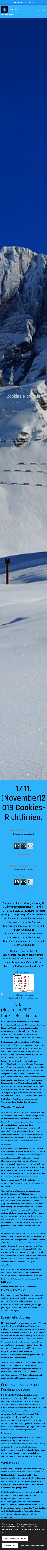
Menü (43, 11)
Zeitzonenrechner (24, 854)
